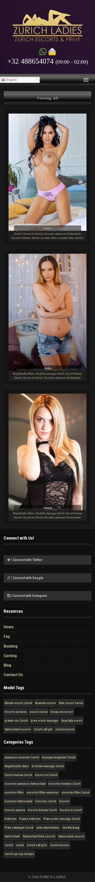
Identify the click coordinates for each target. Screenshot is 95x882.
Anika (47, 368)
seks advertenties (47, 827)
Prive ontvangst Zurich (19, 827)
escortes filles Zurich (71, 238)
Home (9, 626)
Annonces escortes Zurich (22, 757)
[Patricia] (47, 451)
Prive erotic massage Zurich (61, 819)
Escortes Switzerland (18, 801)
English (11, 80)
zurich (20, 845)
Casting (10, 655)
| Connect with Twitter (26, 560)
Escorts (64, 801)
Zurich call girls (37, 845)
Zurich (9, 845)
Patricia (47, 508)
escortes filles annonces (43, 792)
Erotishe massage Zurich (50, 373)
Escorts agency (15, 810)
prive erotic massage (44, 720)
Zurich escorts (65, 729)
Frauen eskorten (29, 819)
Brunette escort (45, 703)
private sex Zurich (16, 720)
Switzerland (12, 836)
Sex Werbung (70, 827)
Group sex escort (61, 712)
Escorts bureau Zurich (42, 810)
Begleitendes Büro (23, 373)
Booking (11, 646)
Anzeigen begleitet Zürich (59, 757)
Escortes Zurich (45, 801)
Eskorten (10, 819)
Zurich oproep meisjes (19, 854)
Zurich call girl (43, 729)
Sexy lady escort (71, 720)
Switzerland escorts (18, 729)
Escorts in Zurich (71, 810)
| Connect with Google (26, 578)
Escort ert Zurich (33, 233)
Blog (7, 665)
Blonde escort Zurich (18, 703)
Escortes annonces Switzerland (62, 233)
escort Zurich (39, 712)
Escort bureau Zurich (18, 775)
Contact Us (13, 674)
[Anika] (47, 311)
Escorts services (16, 712)
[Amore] (47, 171)
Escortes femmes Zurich (25, 238)
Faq (7, 636)
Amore (48, 228)
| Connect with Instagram (28, 596)
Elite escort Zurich (71, 703)
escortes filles (49, 238)
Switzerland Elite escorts (39, 836)
